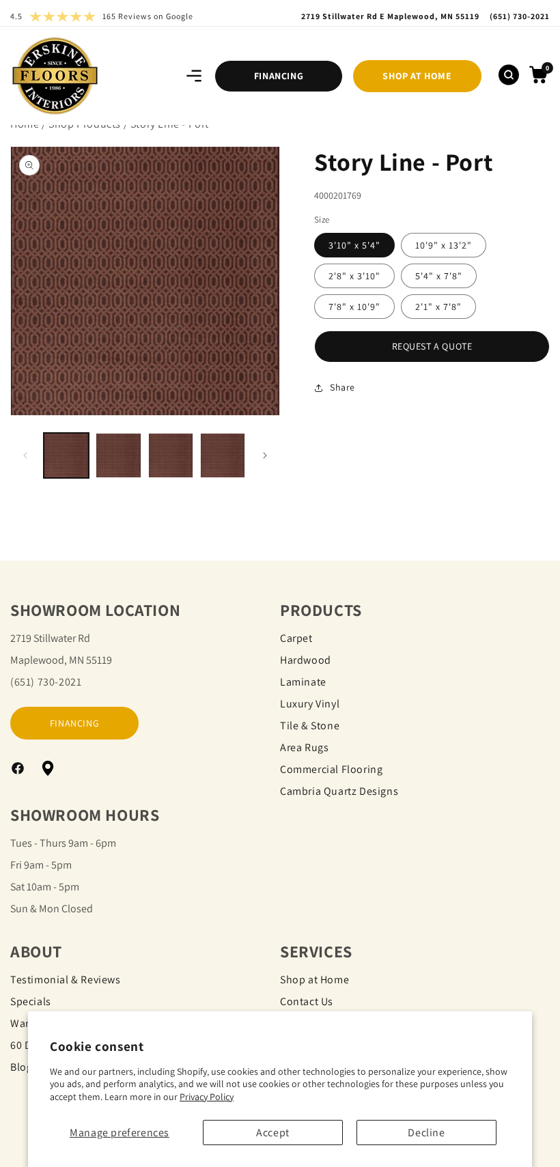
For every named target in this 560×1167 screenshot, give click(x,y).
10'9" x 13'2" (443, 245)
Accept (273, 1132)
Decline (426, 1132)
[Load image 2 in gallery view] (118, 455)
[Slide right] (265, 455)
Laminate (303, 682)
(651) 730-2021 (45, 682)
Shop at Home (314, 979)
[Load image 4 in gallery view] (222, 455)
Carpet (296, 638)
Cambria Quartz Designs (339, 791)
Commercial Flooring (331, 769)
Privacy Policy (207, 1097)
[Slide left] (25, 455)
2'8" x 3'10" (354, 276)
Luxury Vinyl (309, 704)
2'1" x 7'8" (438, 306)
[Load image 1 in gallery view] (66, 455)
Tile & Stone (309, 725)
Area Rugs (304, 747)
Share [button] (342, 387)
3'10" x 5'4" (354, 245)
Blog (21, 1067)
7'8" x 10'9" (354, 306)
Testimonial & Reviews (65, 979)
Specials (30, 1001)
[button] (194, 76)
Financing (278, 76)
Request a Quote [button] (432, 346)
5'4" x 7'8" (438, 276)
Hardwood (305, 660)
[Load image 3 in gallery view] (170, 455)
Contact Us (306, 1001)
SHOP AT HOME (416, 76)
